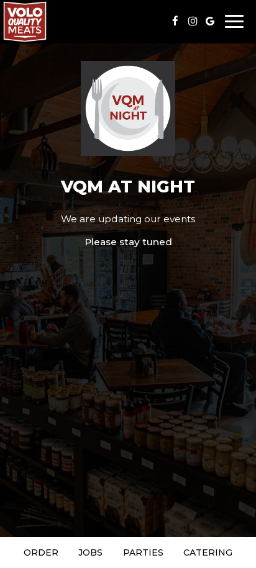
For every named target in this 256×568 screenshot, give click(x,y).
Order (41, 552)
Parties (143, 552)
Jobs (90, 552)
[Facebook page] (175, 21)
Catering (207, 552)
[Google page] (210, 21)
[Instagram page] (192, 21)
